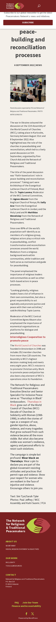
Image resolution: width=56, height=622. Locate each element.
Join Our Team (30, 602)
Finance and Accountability (26, 605)
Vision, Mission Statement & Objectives (22, 549)
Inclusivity (10, 562)
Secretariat (11, 546)
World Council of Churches (28, 345)
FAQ (17, 602)
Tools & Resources (14, 566)
